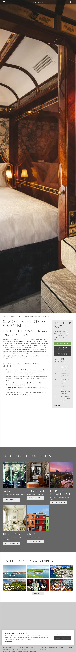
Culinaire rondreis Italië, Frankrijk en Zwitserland (61, 587)
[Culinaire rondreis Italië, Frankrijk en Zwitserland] (61, 579)
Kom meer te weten (9, 641)
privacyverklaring (46, 649)
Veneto (31, 534)
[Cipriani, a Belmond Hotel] (61, 475)
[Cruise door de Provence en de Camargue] (14, 566)
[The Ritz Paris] (14, 518)
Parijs (6, 491)
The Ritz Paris (11, 534)
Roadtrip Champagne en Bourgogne (12, 587)
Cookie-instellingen (62, 634)
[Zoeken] (70, 2)
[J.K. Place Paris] (38, 475)
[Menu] (4, 2)
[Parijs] (14, 475)
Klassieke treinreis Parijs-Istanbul (37, 588)
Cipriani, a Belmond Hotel (60, 492)
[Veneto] (38, 518)
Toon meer (57, 405)
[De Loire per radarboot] (38, 566)
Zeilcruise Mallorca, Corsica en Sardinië (61, 573)
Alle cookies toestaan (63, 638)
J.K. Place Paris (36, 491)
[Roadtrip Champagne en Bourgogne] (14, 579)
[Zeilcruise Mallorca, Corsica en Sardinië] (61, 566)
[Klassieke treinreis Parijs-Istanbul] (38, 579)
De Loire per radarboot (33, 574)
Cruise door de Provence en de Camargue (12, 573)
